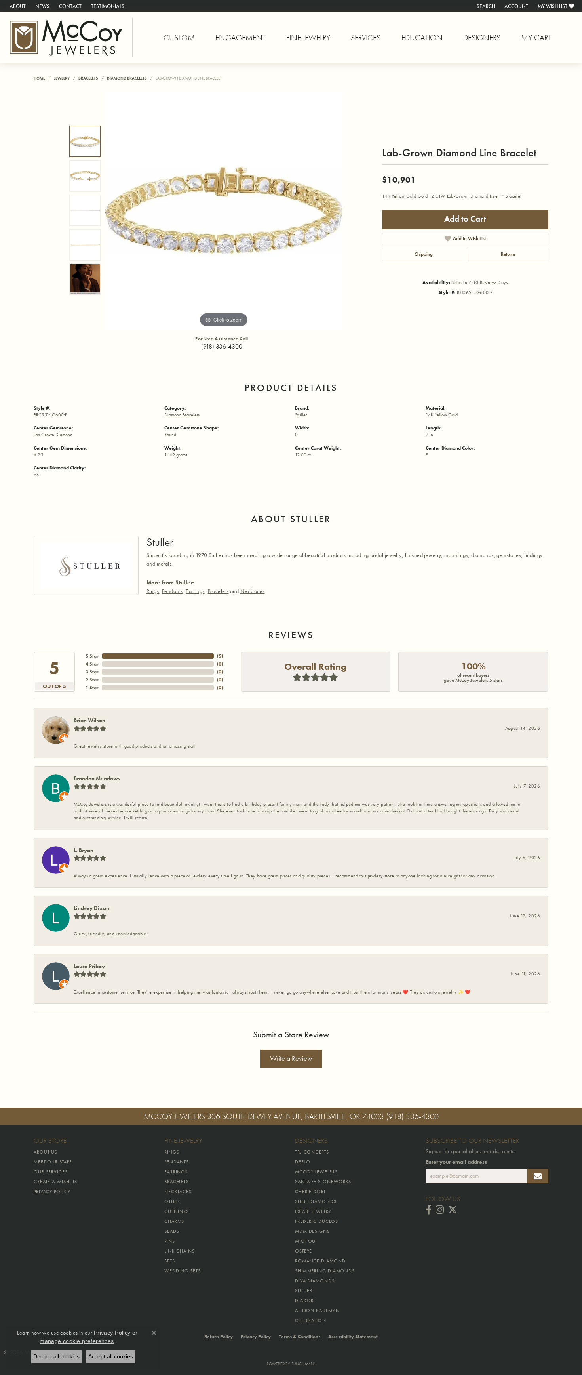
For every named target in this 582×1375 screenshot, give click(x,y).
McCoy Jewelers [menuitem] (316, 1172)
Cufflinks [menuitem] (176, 1211)
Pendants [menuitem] (176, 1162)
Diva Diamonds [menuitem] (315, 1281)
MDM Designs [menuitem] (312, 1231)
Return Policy (218, 1336)
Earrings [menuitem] (176, 1172)
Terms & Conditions (299, 1336)
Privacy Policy (256, 1336)
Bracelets (88, 78)
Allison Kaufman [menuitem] (317, 1310)
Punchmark (303, 1363)
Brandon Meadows (97, 778)
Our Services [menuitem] (51, 1172)
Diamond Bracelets (127, 78)
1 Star (92, 688)
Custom (179, 37)
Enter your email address (456, 1161)
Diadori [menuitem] (305, 1300)
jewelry (62, 78)
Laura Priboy (89, 966)
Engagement (240, 37)
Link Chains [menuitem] (179, 1251)
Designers (481, 37)
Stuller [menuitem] (303, 1290)
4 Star (92, 664)
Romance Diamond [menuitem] (320, 1261)
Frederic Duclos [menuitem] (316, 1221)
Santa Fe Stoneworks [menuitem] (323, 1182)
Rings (152, 591)
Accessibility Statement (353, 1336)
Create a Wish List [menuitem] (56, 1182)
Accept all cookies (110, 1356)
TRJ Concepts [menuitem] (312, 1152)
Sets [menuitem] (169, 1261)
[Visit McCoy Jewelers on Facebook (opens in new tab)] (429, 1210)
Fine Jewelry (308, 37)
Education (422, 37)
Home (39, 78)
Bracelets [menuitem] (176, 1182)
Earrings (195, 591)
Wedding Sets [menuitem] (182, 1271)
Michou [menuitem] (305, 1241)
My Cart (536, 37)
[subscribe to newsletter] (537, 1176)
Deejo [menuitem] (302, 1162)
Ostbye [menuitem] (303, 1251)
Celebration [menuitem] (310, 1320)
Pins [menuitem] (169, 1241)
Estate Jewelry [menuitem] (313, 1211)
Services (365, 37)
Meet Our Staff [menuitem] (53, 1162)
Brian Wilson (89, 720)
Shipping (424, 254)
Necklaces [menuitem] (178, 1191)
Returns (508, 254)
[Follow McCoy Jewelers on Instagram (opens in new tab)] (440, 1210)
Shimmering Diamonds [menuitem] (325, 1271)
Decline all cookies (56, 1356)
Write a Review (291, 1058)
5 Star (92, 656)
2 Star (92, 680)
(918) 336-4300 (221, 346)
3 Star (92, 672)
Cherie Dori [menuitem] (310, 1191)
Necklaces (252, 591)
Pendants (172, 591)
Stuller (301, 415)
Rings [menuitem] (171, 1152)
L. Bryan (83, 850)
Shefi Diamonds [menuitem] (316, 1201)
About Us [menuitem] (45, 1152)
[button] (485, 6)
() (220, 656)
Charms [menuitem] (174, 1221)
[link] (17, 6)
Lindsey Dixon (91, 908)
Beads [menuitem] (171, 1231)
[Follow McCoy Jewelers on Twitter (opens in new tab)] (452, 1210)
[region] (223, 210)
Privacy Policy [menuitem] (52, 1191)
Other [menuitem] (172, 1201)
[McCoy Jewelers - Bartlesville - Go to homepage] (66, 37)
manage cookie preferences (77, 1341)
